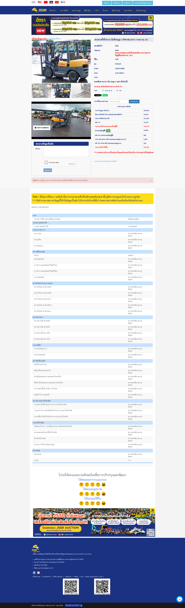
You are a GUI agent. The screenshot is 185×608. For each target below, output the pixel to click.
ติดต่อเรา (107, 3)
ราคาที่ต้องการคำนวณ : (101, 101)
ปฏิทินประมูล (116, 10)
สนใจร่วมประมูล (141, 10)
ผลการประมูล (76, 10)
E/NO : (96, 73)
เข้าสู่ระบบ (127, 3)
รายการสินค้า (64, 10)
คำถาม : (37, 149)
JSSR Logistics (58, 576)
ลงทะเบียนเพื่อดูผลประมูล (143, 3)
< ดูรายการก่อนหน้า (100, 161)
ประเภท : (97, 50)
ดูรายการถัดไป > (112, 161)
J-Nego (75, 576)
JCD (81, 576)
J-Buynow (68, 576)
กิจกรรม (105, 10)
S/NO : (96, 68)
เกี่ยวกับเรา (116, 3)
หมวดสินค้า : (98, 46)
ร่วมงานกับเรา (128, 10)
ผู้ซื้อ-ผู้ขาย (87, 10)
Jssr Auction (47, 576)
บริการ (97, 10)
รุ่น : (95, 64)
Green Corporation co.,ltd (94, 576)
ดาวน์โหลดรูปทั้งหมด (53, 39)
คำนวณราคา (134, 101)
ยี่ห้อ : (96, 59)
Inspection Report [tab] (40, 207)
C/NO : (96, 77)
